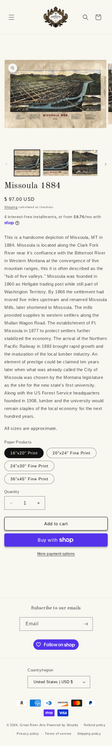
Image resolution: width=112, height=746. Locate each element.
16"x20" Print (24, 453)
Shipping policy (89, 733)
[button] (11, 17)
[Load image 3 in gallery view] (85, 163)
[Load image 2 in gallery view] (56, 163)
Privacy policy (28, 733)
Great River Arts (33, 724)
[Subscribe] (86, 624)
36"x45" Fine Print (29, 479)
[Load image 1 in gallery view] (27, 163)
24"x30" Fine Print (29, 466)
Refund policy (94, 725)
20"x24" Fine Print (71, 453)
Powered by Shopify (62, 724)
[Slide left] (6, 164)
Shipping (11, 207)
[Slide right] (105, 164)
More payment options (56, 554)
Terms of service (58, 733)
